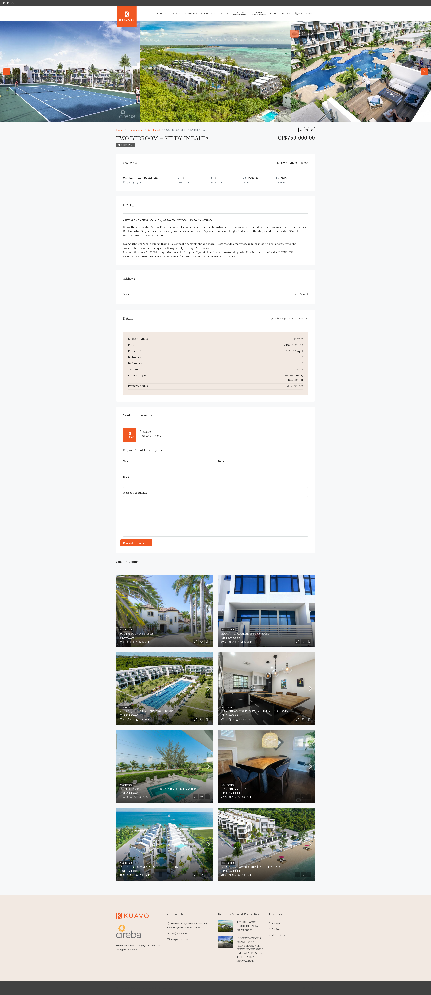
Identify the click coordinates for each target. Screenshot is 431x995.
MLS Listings (125, 144)
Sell (223, 13)
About (159, 13)
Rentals (208, 13)
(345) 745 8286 (306, 13)
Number (223, 461)
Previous (6, 71)
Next (424, 71)
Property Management (240, 13)
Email (126, 477)
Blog (273, 13)
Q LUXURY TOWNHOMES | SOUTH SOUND (149, 867)
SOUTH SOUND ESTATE (136, 633)
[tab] (294, 34)
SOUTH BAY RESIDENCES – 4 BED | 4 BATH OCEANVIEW (158, 789)
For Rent (276, 929)
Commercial (192, 13)
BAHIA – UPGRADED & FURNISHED (245, 633)
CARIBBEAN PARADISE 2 (238, 789)
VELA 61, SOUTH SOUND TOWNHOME (146, 711)
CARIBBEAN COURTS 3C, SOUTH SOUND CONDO (255, 711)
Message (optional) (135, 492)
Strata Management (259, 13)
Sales (174, 13)
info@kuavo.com (179, 939)
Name (126, 461)
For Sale (276, 923)
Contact (285, 13)
